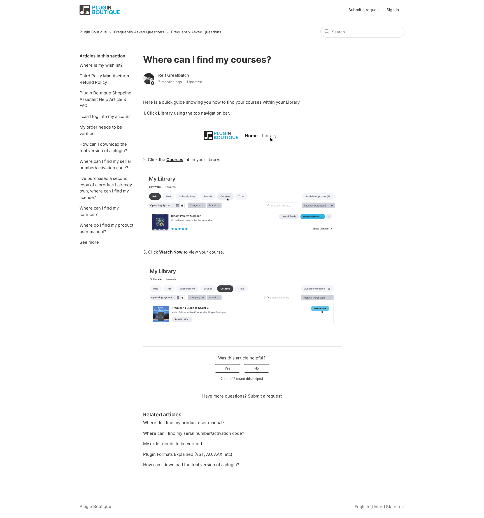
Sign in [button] (393, 9)
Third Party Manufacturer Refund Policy (105, 79)
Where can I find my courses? (99, 211)
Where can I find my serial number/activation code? (105, 164)
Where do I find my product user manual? (106, 228)
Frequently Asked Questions (139, 32)
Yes (227, 368)
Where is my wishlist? (101, 65)
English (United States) (378, 506)
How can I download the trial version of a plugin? (103, 147)
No (256, 368)
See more (89, 242)
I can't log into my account (105, 116)
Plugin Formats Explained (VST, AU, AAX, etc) (187, 454)
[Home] (100, 10)
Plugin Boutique (93, 32)
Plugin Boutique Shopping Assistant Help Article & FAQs (105, 99)
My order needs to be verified (101, 130)
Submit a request (364, 9)
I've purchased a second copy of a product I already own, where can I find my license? (106, 188)
